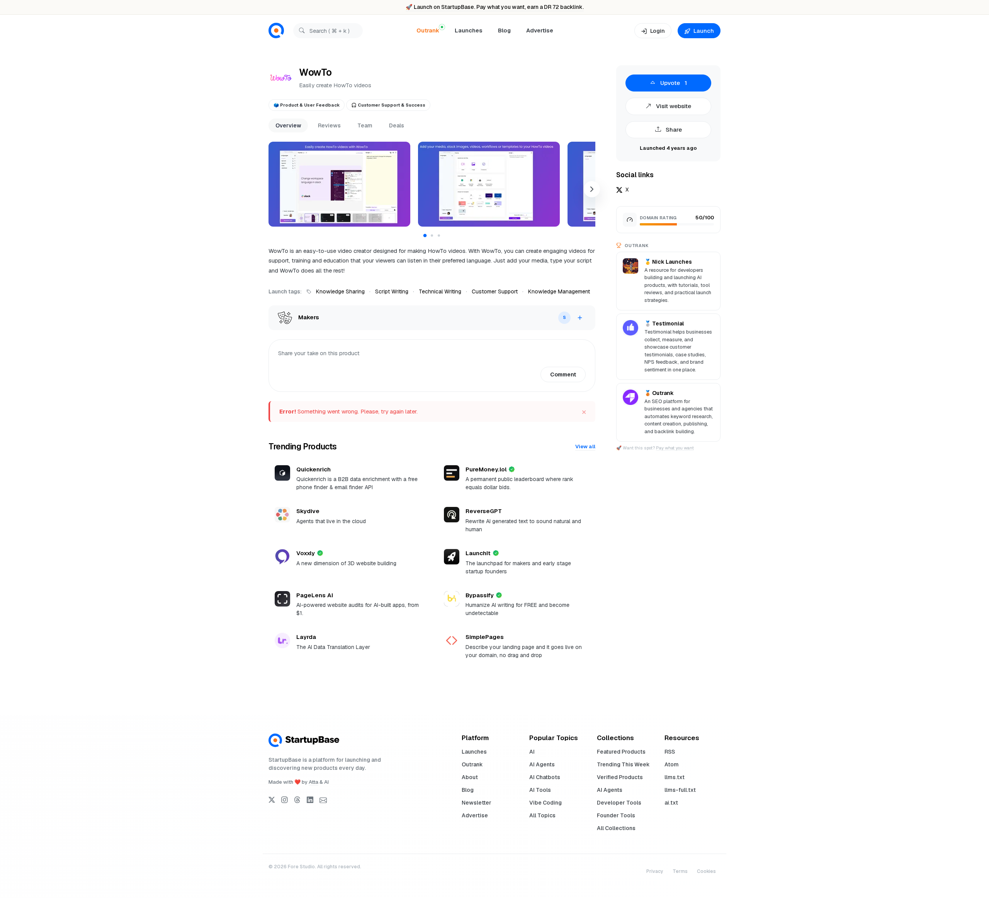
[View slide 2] (432, 235)
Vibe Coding (545, 802)
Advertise (539, 30)
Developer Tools (619, 802)
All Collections (616, 828)
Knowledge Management (559, 291)
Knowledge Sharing (340, 291)
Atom (671, 764)
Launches (469, 30)
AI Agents (542, 764)
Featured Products (621, 751)
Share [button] (673, 129)
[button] (339, 184)
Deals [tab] (396, 125)
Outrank (472, 764)
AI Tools (540, 789)
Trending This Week (623, 764)
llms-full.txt (680, 789)
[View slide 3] (439, 235)
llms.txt (674, 777)
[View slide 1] (425, 235)
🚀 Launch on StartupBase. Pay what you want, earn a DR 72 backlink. (495, 6)
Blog (504, 30)
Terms (680, 871)
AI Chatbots (544, 777)
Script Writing (391, 291)
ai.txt (671, 802)
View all (585, 446)
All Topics (542, 815)
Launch (703, 30)
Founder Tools (616, 815)
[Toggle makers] (580, 318)
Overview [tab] (288, 125)
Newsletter (476, 802)
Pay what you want (675, 448)
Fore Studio (301, 867)
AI (532, 751)
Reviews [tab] (329, 125)
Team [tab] (364, 125)
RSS (669, 751)
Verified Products (620, 777)
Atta (313, 782)
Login (657, 30)
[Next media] (592, 189)
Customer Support (495, 291)
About (470, 777)
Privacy (654, 871)
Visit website (672, 106)
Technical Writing (440, 291)
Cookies (706, 871)
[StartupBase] (276, 31)
